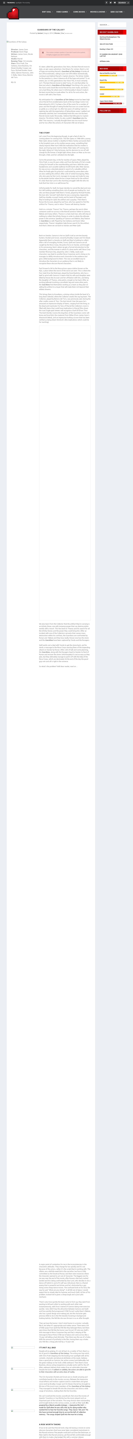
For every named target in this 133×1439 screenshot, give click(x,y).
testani (40, 33)
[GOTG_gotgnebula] (23, 1390)
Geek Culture (116, 12)
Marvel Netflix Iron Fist (108, 73)
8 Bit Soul (46, 12)
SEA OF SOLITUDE (106, 44)
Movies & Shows (97, 12)
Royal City (103, 80)
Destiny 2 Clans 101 (106, 49)
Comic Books (79, 12)
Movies (57, 33)
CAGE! (102, 94)
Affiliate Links (105, 61)
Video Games (62, 12)
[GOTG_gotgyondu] (23, 1369)
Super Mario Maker (106, 101)
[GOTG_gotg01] (23, 1411)
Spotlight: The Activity (23, 3)
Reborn (102, 87)
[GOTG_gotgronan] (23, 1348)
